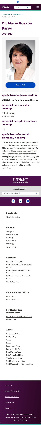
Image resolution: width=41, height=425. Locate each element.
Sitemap (7, 408)
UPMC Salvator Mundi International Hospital (19, 266)
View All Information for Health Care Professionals (19, 318)
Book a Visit (20, 85)
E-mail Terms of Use (13, 352)
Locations (11, 258)
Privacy (8, 343)
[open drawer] (37, 7)
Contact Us (8, 385)
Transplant (10, 231)
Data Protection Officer (14, 355)
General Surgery (12, 234)
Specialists (11, 213)
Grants (8, 340)
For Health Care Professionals (14, 311)
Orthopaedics (11, 241)
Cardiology (10, 244)
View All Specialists (13, 217)
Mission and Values (13, 334)
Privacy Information (12, 396)
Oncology (9, 238)
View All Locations (12, 282)
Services (10, 227)
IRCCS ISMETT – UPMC (14, 262)
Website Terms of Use (12, 391)
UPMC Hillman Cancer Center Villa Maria (18, 277)
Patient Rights (11, 296)
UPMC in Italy (11, 337)
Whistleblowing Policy (14, 358)
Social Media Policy (13, 346)
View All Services (12, 247)
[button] (21, 2)
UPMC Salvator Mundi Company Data (19, 364)
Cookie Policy (9, 402)
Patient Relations (12, 299)
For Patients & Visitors (17, 292)
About (9, 330)
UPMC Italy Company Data (15, 361)
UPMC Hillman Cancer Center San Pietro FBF (18, 271)
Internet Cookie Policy (14, 349)
